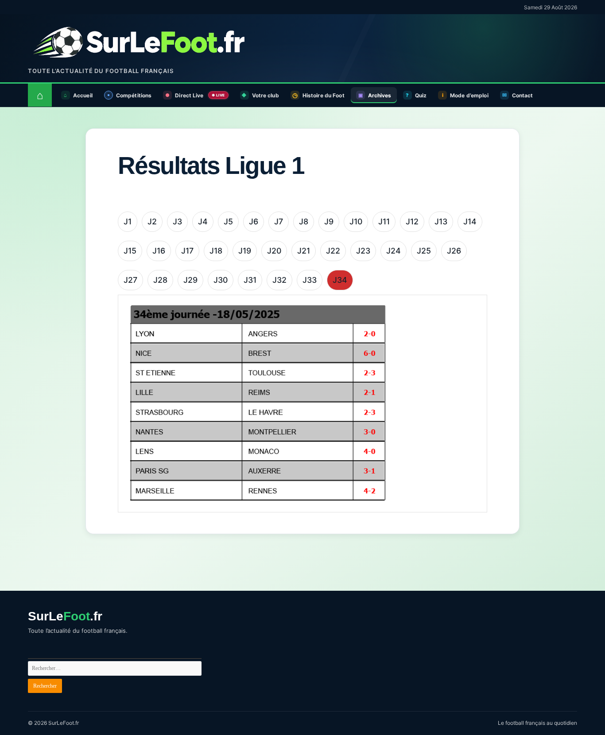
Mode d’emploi (469, 95)
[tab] (127, 221)
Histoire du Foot (323, 95)
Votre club (265, 95)
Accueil (83, 95)
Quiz (421, 95)
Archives (380, 95)
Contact (522, 95)
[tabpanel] (302, 404)
